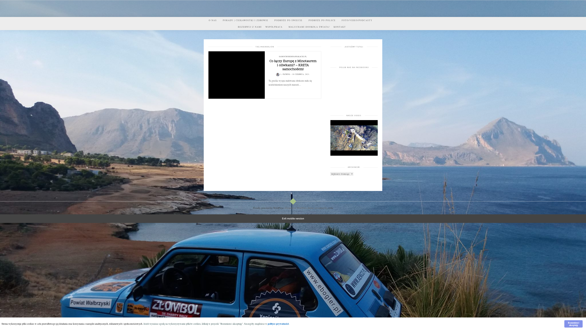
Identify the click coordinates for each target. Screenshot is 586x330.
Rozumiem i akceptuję (573, 324)
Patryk (286, 74)
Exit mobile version (293, 218)
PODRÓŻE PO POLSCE (322, 20)
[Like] (283, 90)
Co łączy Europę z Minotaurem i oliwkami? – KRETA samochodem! (293, 65)
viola (330, 207)
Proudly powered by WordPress (268, 207)
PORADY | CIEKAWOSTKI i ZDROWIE (245, 20)
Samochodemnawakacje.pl (293, 56)
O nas (213, 20)
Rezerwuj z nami (250, 26)
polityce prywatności (278, 323)
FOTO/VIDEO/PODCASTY (357, 20)
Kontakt (340, 26)
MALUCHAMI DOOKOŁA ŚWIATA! (309, 26)
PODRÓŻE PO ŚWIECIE (288, 20)
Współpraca (273, 26)
